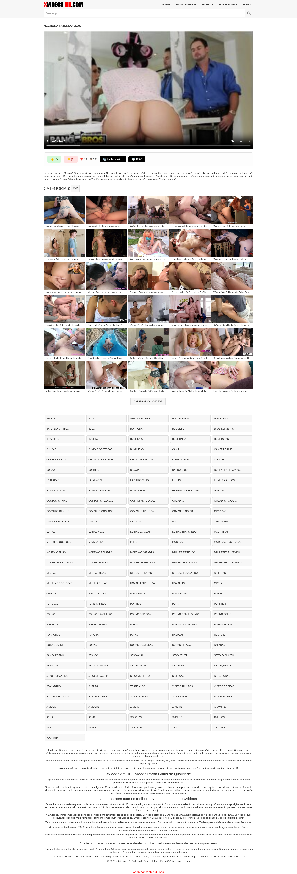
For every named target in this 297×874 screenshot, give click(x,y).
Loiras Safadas (140, 531)
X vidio (134, 706)
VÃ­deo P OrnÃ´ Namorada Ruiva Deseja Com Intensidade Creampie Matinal (232, 292)
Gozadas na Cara (225, 500)
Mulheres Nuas (98, 562)
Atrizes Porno (140, 418)
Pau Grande (138, 593)
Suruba (93, 686)
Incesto (207, 4)
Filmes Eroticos (99, 490)
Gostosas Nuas (56, 500)
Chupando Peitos (141, 459)
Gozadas (178, 500)
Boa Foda (136, 428)
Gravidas (220, 511)
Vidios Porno (223, 696)
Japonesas (221, 521)
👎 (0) (70, 159)
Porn (175, 603)
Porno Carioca (140, 614)
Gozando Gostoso (100, 511)
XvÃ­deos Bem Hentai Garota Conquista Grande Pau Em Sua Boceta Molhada (232, 325)
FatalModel (96, 480)
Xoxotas (136, 717)
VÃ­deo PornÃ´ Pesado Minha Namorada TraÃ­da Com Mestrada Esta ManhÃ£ (106, 391)
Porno (50, 614)
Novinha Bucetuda (142, 583)
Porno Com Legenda (185, 614)
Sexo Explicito (224, 655)
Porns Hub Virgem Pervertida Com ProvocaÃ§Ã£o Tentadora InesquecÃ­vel (106, 325)
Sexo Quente (222, 665)
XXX (75, 188)
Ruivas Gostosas (141, 645)
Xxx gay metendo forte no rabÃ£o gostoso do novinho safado (65, 292)
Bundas (51, 449)
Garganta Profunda (185, 490)
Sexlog (93, 655)
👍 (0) (54, 159)
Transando (137, 686)
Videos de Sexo (224, 686)
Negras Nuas (97, 573)
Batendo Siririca (57, 428)
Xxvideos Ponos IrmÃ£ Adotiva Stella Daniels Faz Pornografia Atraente (148, 391)
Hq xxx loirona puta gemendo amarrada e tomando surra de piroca (106, 259)
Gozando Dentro (57, 511)
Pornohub (53, 634)
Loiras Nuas (96, 531)
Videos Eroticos (57, 696)
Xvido (92, 727)
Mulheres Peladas (142, 562)
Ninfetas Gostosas (59, 583)
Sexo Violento (140, 676)
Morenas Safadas (142, 552)
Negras (51, 573)
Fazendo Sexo (139, 480)
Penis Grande (97, 603)
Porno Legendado (184, 624)
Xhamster (220, 706)
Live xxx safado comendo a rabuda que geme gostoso (65, 259)
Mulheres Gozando (59, 562)
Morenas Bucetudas (227, 542)
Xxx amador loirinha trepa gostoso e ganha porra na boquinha (106, 226)
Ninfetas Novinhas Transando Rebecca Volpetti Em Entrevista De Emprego (190, 325)
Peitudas (52, 603)
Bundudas (137, 449)
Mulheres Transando (228, 562)
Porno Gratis (97, 624)
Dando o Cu (180, 470)
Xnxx (91, 717)
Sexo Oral (179, 665)
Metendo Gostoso (58, 542)
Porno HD (136, 624)
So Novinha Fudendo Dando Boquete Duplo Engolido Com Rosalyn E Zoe (65, 358)
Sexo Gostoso (98, 665)
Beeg (91, 428)
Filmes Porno (139, 490)
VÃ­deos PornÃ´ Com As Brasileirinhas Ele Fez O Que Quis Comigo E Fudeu (148, 325)
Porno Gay (53, 624)
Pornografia (223, 624)
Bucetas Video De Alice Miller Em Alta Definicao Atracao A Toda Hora (190, 292)
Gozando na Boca (142, 511)
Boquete (178, 428)
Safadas (219, 645)
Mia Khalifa (95, 542)
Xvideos (165, 4)
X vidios (177, 706)
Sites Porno (222, 676)
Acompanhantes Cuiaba (148, 872)
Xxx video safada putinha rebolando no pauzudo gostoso (148, 259)
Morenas (178, 542)
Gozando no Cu (182, 511)
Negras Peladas (141, 573)
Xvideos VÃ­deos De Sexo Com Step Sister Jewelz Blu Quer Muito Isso (148, 358)
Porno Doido (223, 614)
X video (51, 706)
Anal (91, 418)
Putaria (93, 634)
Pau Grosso (180, 593)
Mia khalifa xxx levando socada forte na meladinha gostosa (106, 292)
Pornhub (220, 603)
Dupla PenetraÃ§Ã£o (227, 470)
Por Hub (135, 603)
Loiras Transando (184, 531)
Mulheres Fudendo (227, 552)
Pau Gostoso (97, 593)
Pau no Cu (220, 593)
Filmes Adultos (224, 480)
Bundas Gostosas (100, 449)
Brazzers (52, 439)
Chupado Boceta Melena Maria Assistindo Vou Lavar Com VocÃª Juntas (148, 292)
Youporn (52, 737)
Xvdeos (177, 717)
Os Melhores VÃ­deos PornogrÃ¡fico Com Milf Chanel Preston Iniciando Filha (232, 358)
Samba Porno (55, 655)
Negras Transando (185, 573)
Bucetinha (179, 439)
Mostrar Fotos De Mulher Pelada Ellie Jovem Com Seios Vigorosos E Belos (190, 391)
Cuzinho (93, 470)
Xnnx (49, 717)
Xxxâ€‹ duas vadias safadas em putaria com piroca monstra (148, 226)
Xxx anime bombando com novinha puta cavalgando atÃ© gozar (232, 259)
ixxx (175, 521)
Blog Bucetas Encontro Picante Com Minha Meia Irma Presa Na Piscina (106, 358)
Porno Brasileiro (100, 614)
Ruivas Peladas (182, 645)
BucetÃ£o (136, 439)
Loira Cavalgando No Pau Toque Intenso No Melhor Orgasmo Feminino (232, 391)
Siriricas (178, 676)
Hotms (92, 521)
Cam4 (175, 449)
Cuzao (50, 470)
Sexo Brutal (180, 655)
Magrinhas (221, 531)
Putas (134, 634)
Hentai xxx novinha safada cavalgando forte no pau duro (190, 259)
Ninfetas (220, 573)
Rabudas (178, 634)
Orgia (218, 583)
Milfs (134, 542)
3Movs (50, 418)
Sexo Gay (52, 665)
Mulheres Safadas (184, 562)
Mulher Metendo (183, 552)
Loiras (50, 531)
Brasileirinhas (186, 4)
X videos (94, 706)
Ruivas (92, 645)
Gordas (219, 490)
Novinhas (178, 583)
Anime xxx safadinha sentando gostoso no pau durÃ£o (190, 226)
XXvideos (136, 727)
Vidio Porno (180, 696)
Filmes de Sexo (56, 490)
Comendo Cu (180, 459)
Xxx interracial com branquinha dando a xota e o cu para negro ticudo (65, 226)
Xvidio (247, 4)
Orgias (51, 593)
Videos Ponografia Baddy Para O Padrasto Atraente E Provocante (190, 358)
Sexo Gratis (138, 665)
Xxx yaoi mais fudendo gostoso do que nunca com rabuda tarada (232, 226)
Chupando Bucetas (100, 459)
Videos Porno (227, 4)
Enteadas (52, 480)
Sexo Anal (137, 655)
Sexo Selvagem (98, 676)
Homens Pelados (57, 521)
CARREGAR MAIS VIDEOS (148, 401)
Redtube (220, 634)
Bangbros (221, 418)
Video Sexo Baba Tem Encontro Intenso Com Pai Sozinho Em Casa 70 (65, 391)
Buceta (93, 439)
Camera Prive (223, 449)
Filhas (176, 480)
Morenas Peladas (100, 552)
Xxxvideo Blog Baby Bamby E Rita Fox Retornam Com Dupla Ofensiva (65, 325)
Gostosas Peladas (100, 500)
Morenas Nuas (56, 552)
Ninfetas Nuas (97, 583)
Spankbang (53, 686)
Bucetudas (221, 439)
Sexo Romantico (57, 676)
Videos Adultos (182, 686)
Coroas (219, 459)
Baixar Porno (181, 418)
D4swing (135, 470)
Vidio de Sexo (139, 696)
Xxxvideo (220, 727)
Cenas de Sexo (56, 459)
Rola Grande (55, 645)
